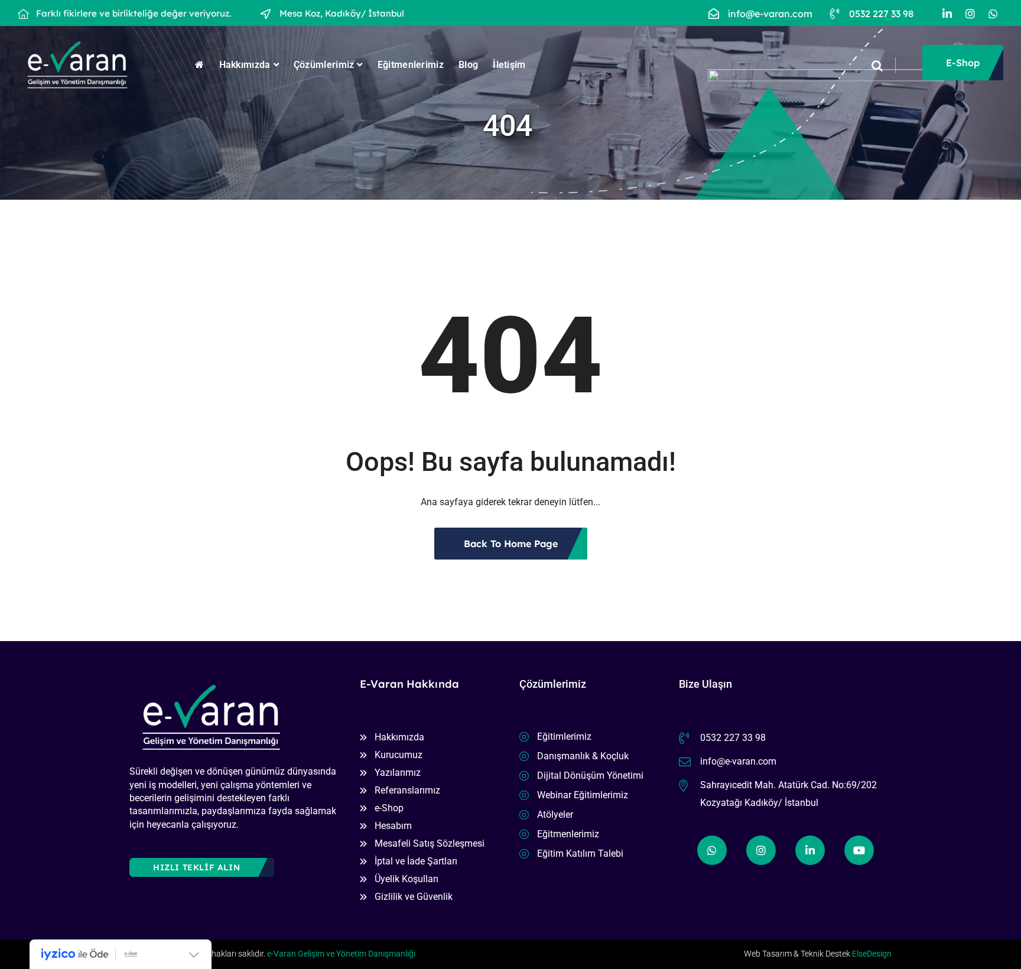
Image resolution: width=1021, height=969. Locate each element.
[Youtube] (859, 850)
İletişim (509, 64)
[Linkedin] (810, 850)
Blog (468, 64)
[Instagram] (970, 14)
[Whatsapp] (993, 14)
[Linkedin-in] (947, 14)
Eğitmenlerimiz (411, 64)
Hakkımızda (245, 64)
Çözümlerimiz (324, 64)
